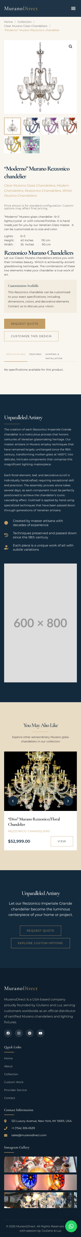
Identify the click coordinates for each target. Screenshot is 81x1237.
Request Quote (25, 323)
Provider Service (15, 1090)
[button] (73, 8)
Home (8, 22)
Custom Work (13, 1082)
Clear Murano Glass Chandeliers (25, 26)
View (62, 841)
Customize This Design (31, 336)
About (8, 1066)
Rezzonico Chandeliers (43, 191)
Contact (9, 1098)
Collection (24, 22)
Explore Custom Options (40, 943)
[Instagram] (19, 1033)
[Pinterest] (30, 1033)
